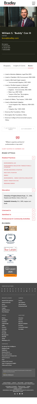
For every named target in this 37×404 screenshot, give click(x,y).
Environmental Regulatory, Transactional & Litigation (17, 166)
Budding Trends (5, 348)
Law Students (21, 302)
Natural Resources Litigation (13, 169)
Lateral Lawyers (22, 304)
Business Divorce (6, 352)
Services (20, 319)
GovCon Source (6, 357)
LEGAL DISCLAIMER (29, 382)
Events (3, 304)
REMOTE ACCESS (21, 386)
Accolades (20, 329)
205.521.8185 (6, 46)
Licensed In (6, 210)
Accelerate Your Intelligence (9, 346)
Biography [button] (7, 66)
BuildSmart (4, 350)
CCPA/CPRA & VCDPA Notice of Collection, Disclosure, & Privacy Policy (18, 384)
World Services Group (12, 387)
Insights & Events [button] (19, 66)
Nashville (4, 336)
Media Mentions (6, 310)
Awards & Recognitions (7, 300)
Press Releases (5, 311)
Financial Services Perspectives (9, 355)
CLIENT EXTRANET (7, 382)
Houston (4, 327)
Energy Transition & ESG (11, 180)
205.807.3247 (6, 47)
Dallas (3, 325)
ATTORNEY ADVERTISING (24, 387)
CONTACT (14, 382)
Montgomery (5, 334)
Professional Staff (22, 306)
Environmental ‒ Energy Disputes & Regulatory (18, 178)
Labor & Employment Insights (9, 363)
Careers (20, 300)
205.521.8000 (20, 382)
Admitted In (6, 215)
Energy (6, 175)
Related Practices (8, 158)
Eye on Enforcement (7, 354)
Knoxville (4, 333)
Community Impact (23, 327)
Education (6, 190)
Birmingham (5, 44)
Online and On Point (7, 365)
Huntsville (4, 329)
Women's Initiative (23, 323)
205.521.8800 (6, 49)
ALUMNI (28, 386)
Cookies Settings (18, 388)
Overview (20, 318)
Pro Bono (20, 325)
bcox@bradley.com (10, 38)
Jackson (4, 331)
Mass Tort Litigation (10, 172)
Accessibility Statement (11, 386)
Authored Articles (6, 302)
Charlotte (4, 321)
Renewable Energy (9, 183)
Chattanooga (5, 323)
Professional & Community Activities (16, 219)
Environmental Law (10, 163)
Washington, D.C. (6, 340)
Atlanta (3, 318)
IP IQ (3, 359)
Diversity (20, 321)
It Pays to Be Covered (7, 361)
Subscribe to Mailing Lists (8, 374)
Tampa (3, 338)
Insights (4, 308)
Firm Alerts (4, 306)
